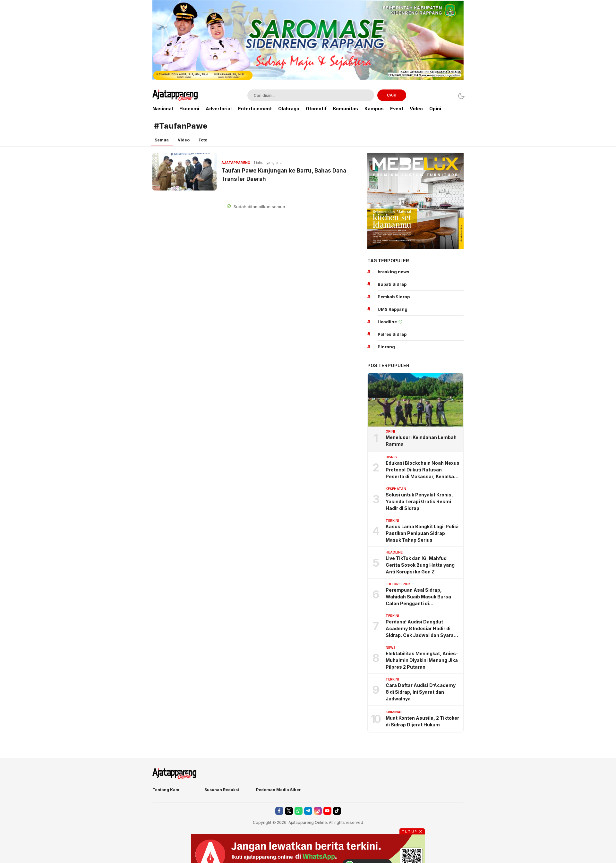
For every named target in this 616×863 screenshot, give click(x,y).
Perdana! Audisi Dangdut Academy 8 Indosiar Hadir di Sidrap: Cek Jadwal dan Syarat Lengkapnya (421, 629)
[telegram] (308, 811)
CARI (391, 95)
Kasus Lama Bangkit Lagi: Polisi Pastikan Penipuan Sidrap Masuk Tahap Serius (422, 533)
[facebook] (279, 811)
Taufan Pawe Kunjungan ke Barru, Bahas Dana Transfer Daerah (283, 174)
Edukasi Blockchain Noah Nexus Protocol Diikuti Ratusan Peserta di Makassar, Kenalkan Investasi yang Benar (422, 470)
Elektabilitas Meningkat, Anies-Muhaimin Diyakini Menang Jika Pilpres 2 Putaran (422, 660)
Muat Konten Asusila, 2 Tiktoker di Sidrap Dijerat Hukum (422, 721)
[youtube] (327, 811)
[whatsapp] (299, 811)
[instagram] (318, 811)
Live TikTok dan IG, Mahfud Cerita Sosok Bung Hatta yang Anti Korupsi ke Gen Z (420, 564)
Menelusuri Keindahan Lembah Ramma (421, 441)
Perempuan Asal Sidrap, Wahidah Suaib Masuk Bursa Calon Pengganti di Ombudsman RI (418, 597)
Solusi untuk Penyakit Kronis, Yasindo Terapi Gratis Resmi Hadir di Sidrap (419, 501)
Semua (162, 140)
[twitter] (289, 811)
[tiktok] (337, 811)
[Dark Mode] (460, 96)
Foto (203, 140)
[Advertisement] (118, 96)
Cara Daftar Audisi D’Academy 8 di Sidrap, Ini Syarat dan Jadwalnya (421, 691)
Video (184, 140)
